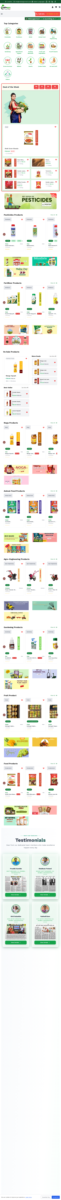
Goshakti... (8, 521)
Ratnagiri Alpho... (10, 726)
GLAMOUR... (8, 658)
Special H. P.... (52, 521)
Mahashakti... (30, 521)
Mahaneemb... (31, 245)
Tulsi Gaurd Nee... (53, 658)
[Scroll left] (4, 302)
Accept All (55, 1197)
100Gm (29, 789)
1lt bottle (51, 309)
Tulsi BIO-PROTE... (32, 658)
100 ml (51, 653)
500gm (29, 448)
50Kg (7, 517)
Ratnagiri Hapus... (53, 726)
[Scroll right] (56, 302)
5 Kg (7, 309)
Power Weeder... (31, 589)
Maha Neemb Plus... (53, 245)
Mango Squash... (9, 453)
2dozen (8, 721)
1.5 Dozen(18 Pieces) (32, 721)
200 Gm (8, 789)
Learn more (28, 1197)
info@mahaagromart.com (23, 1)
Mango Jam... (30, 453)
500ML (7, 240)
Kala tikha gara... (31, 794)
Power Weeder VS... (10, 589)
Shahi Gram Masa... (10, 794)
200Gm (51, 789)
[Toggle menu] (2, 14)
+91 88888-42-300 (52, 14)
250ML (19, 240)
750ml (7, 448)
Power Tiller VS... (53, 589)
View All (52, 215)
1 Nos (7, 585)
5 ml (7, 653)
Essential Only (46, 1197)
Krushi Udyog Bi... (10, 313)
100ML (13, 240)
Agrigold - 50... (52, 313)
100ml (50, 240)
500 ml (29, 309)
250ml (56, 240)
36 (50, 721)
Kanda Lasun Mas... (53, 794)
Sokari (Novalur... (10, 245)
